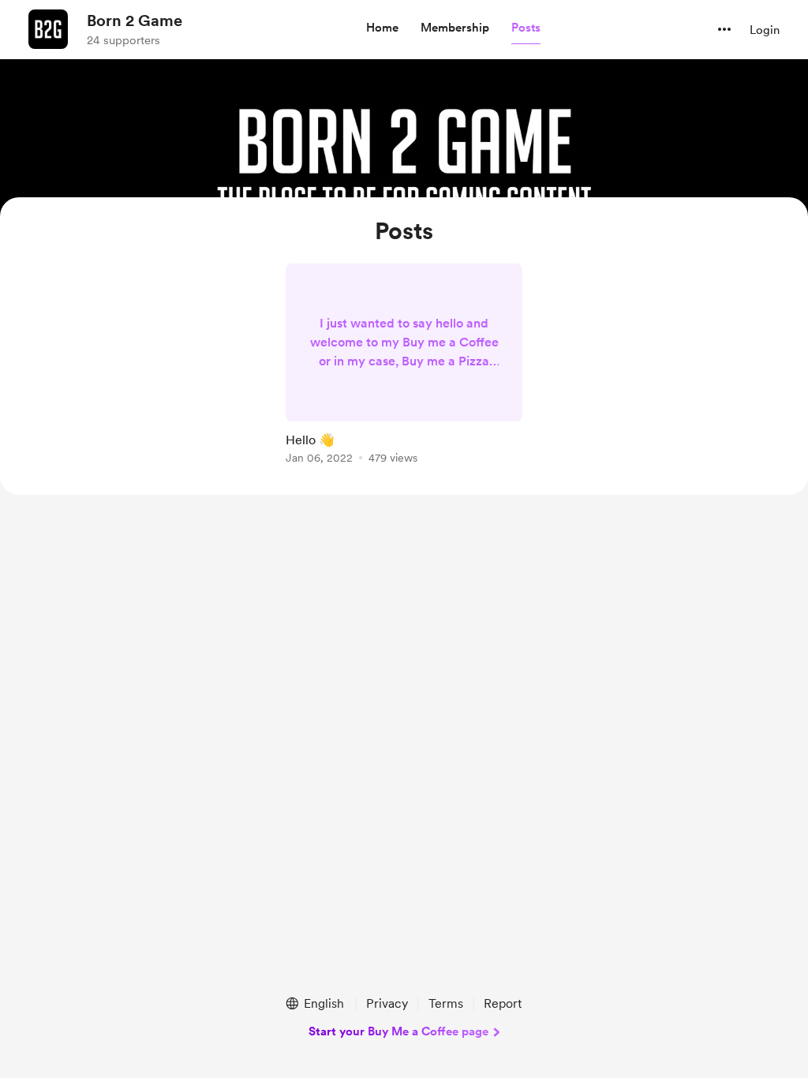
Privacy (387, 1003)
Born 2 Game (134, 20)
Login (765, 30)
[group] (404, 366)
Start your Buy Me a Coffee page (398, 1031)
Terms (445, 1003)
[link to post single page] (404, 366)
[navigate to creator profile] (48, 29)
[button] (382, 28)
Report (503, 1003)
